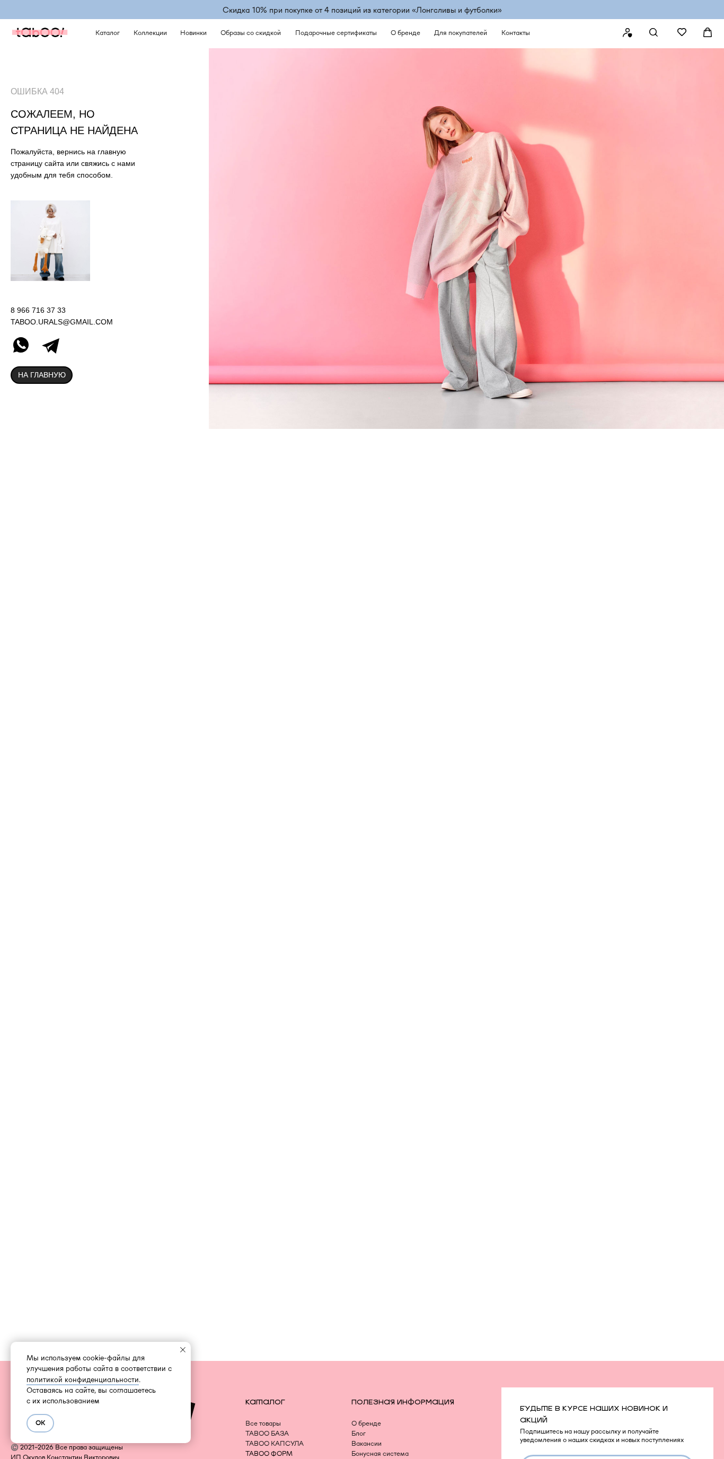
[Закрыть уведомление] (183, 1349)
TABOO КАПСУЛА (274, 1443)
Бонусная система (380, 1453)
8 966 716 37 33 (38, 310)
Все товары (263, 1423)
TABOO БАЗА (267, 1433)
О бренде (366, 1423)
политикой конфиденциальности (83, 1379)
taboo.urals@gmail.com (62, 322)
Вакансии (366, 1443)
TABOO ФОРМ (269, 1453)
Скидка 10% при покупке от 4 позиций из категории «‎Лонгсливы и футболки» (362, 10)
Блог (358, 1433)
